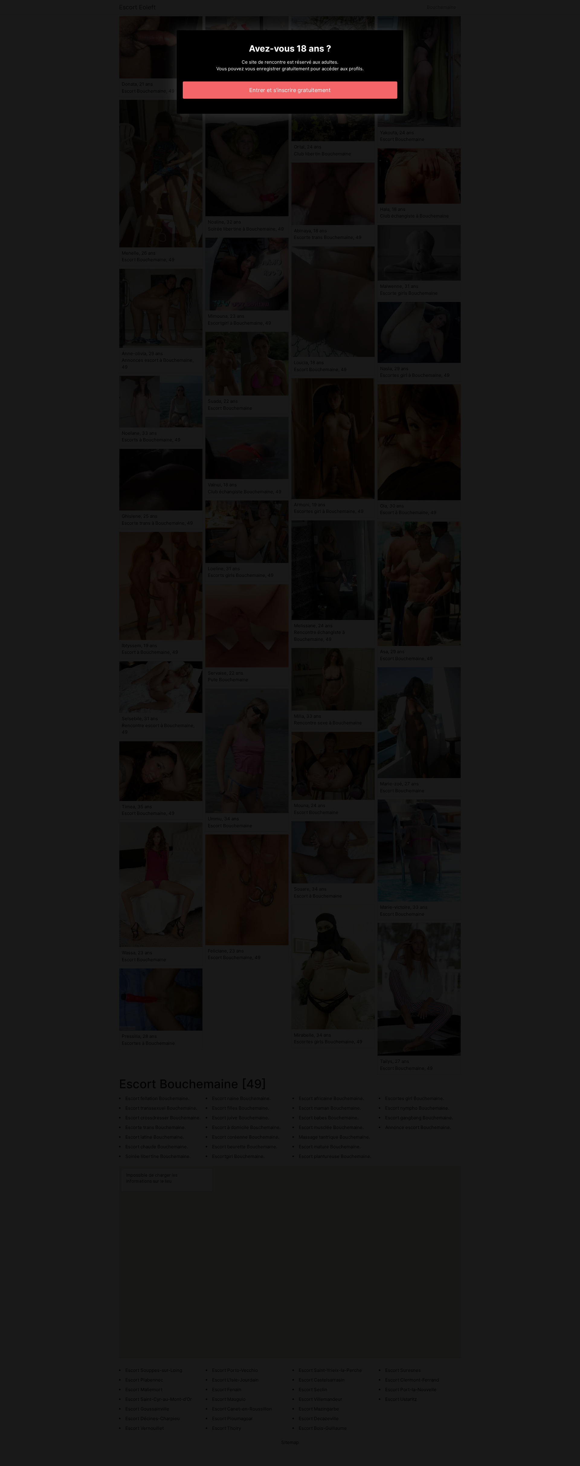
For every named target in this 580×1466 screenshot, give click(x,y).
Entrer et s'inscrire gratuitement (290, 90)
